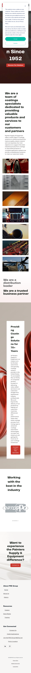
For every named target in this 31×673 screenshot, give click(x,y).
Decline (15, 43)
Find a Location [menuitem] (13, 641)
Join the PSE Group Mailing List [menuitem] (12, 637)
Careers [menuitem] (7, 610)
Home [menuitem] (6, 590)
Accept (15, 39)
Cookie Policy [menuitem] (15, 666)
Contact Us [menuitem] (12, 630)
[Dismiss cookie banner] (25, 6)
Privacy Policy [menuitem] (15, 660)
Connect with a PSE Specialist (15, 450)
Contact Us (15, 565)
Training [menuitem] (7, 617)
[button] (3, 508)
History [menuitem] (6, 597)
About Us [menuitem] (6, 593)
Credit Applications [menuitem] (13, 634)
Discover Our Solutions (15, 65)
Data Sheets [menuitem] (7, 614)
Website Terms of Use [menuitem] (15, 663)
